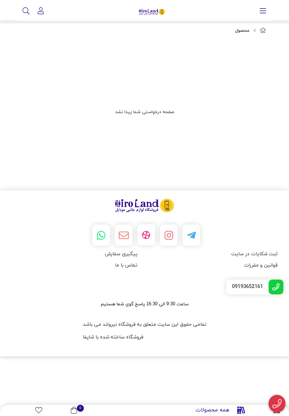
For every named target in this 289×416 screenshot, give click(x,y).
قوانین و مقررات (261, 265)
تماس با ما (126, 265)
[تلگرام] (191, 235)
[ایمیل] (124, 235)
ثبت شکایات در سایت (254, 254)
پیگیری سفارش (121, 254)
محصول (242, 30)
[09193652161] (277, 404)
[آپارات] (146, 234)
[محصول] (144, 206)
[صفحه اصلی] (263, 30)
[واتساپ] (101, 235)
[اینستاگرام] (169, 235)
